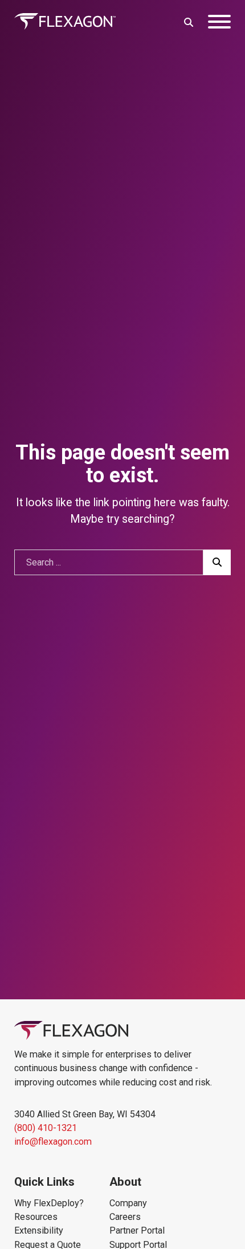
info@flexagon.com (53, 1141)
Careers (125, 1216)
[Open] (219, 22)
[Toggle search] (189, 21)
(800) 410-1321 (45, 1127)
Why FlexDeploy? (49, 1203)
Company (128, 1203)
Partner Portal (137, 1230)
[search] (217, 562)
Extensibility (38, 1230)
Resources (36, 1216)
